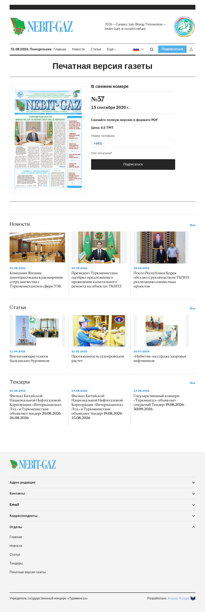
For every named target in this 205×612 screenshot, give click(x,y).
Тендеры (16, 563)
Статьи (96, 49)
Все (192, 225)
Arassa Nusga (178, 598)
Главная (60, 49)
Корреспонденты (23, 516)
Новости (78, 49)
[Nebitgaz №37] (48, 139)
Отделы (16, 527)
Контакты (17, 493)
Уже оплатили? (101, 153)
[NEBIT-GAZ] (33, 464)
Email (14, 505)
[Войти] (192, 49)
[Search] (151, 49)
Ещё (110, 49)
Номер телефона (103, 136)
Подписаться (172, 49)
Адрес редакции (22, 482)
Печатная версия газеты (28, 572)
